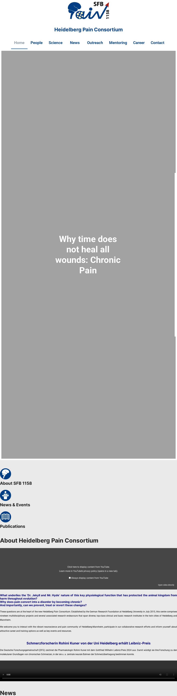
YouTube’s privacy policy (95, 571)
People (37, 42)
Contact (157, 42)
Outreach (95, 42)
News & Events (15, 504)
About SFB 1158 (16, 483)
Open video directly (166, 585)
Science (56, 42)
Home (19, 42)
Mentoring (118, 42)
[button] (56, 43)
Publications (12, 526)
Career (139, 42)
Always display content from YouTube (89, 578)
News (75, 42)
